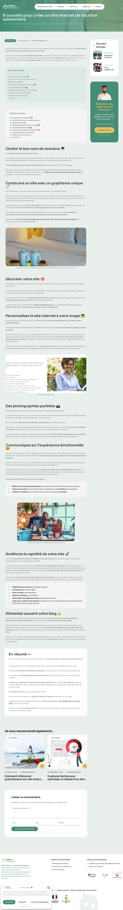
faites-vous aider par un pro (43, 305)
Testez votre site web (96, 866)
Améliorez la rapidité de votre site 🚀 (19, 93)
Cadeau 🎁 (86, 6)
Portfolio (73, 6)
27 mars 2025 (108, 53)
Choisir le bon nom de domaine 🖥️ (18, 76)
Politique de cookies (25, 906)
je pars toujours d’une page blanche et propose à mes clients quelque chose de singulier (46, 219)
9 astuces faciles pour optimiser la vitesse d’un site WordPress (65, 779)
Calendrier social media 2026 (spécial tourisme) (104, 863)
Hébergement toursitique (60, 863)
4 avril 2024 (108, 65)
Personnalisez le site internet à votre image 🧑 (22, 85)
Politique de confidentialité (78, 890)
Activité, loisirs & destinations (61, 866)
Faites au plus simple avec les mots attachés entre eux (62, 172)
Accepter (9, 902)
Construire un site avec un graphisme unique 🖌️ (22, 79)
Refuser (22, 902)
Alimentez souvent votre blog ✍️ (18, 95)
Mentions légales (92, 890)
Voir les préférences (40, 902)
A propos (61, 6)
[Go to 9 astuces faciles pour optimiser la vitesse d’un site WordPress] (67, 752)
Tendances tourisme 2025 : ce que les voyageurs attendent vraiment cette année (110, 56)
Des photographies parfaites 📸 (17, 87)
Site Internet (10, 40)
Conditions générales (63, 890)
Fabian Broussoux (41, 40)
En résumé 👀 (12, 98)
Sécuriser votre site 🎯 (15, 82)
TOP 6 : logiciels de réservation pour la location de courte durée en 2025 (109, 69)
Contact (98, 6)
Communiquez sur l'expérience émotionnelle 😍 (22, 90)
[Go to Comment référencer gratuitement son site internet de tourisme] (24, 752)
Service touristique (58, 869)
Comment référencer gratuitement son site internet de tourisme (24, 779)
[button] (49, 887)
